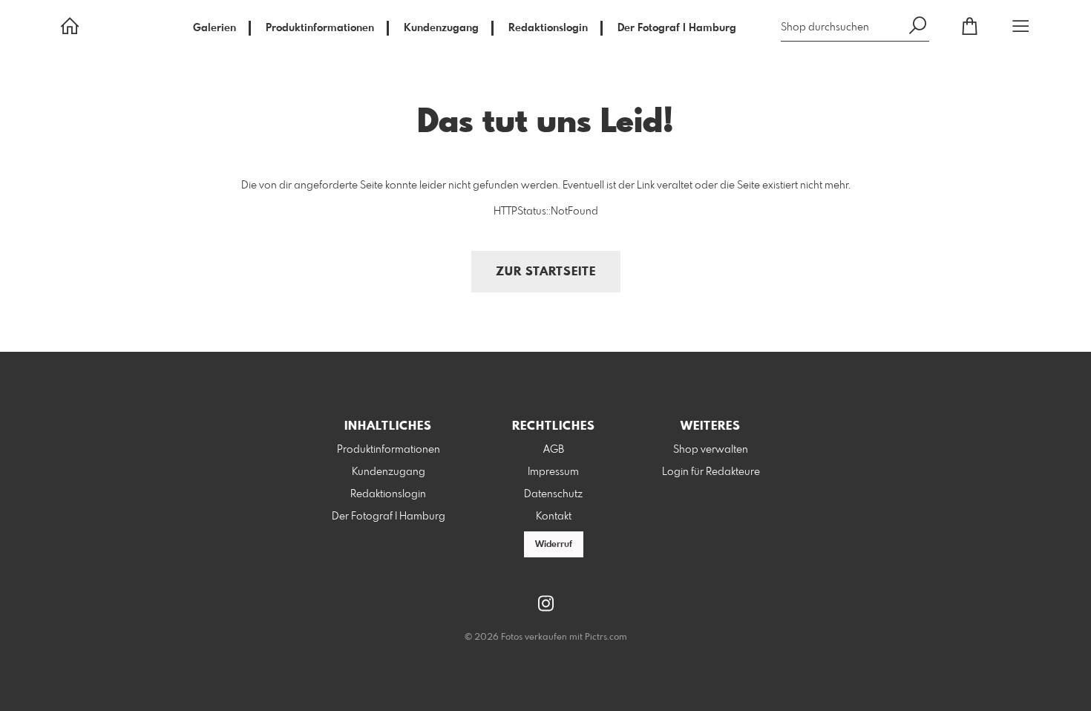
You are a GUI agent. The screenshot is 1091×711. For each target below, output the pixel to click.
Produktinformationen (320, 28)
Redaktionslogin (548, 28)
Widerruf (553, 544)
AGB (553, 450)
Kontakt (553, 516)
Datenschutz (553, 494)
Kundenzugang (441, 28)
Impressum (553, 472)
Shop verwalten (710, 450)
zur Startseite (546, 272)
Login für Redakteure (711, 472)
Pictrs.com (606, 637)
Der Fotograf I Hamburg (676, 28)
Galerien (214, 28)
